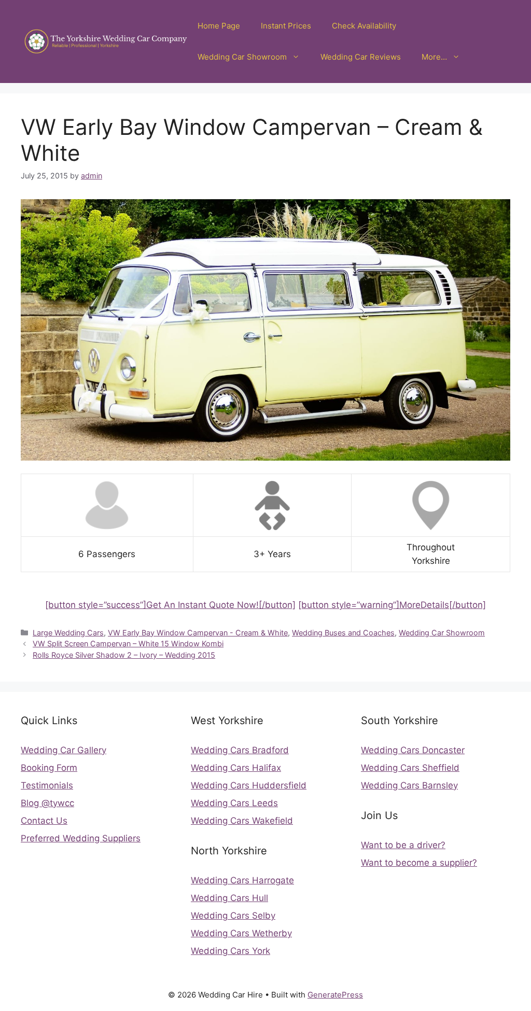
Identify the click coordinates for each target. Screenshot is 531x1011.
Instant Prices (286, 26)
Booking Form (49, 768)
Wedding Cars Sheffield (410, 768)
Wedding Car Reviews (360, 57)
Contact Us (44, 820)
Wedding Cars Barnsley (409, 785)
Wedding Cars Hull (229, 898)
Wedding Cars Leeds (234, 803)
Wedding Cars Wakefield (242, 820)
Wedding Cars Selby (233, 915)
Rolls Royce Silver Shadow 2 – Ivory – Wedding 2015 (124, 654)
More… (434, 57)
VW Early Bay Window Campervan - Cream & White (198, 632)
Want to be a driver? (403, 845)
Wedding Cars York (230, 951)
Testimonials (47, 785)
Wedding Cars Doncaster (413, 750)
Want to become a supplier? (419, 862)
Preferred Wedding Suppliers (81, 838)
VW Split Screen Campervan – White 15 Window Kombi (128, 643)
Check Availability (364, 26)
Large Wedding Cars (68, 632)
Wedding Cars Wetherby (241, 933)
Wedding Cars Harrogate (242, 880)
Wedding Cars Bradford (240, 750)
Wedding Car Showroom (242, 57)
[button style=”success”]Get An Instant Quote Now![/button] (170, 605)
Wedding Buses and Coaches (343, 632)
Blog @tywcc (47, 803)
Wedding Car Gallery (63, 750)
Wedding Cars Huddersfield (248, 785)
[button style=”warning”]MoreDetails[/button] (392, 605)
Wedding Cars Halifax (236, 768)
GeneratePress (335, 995)
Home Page (219, 26)
